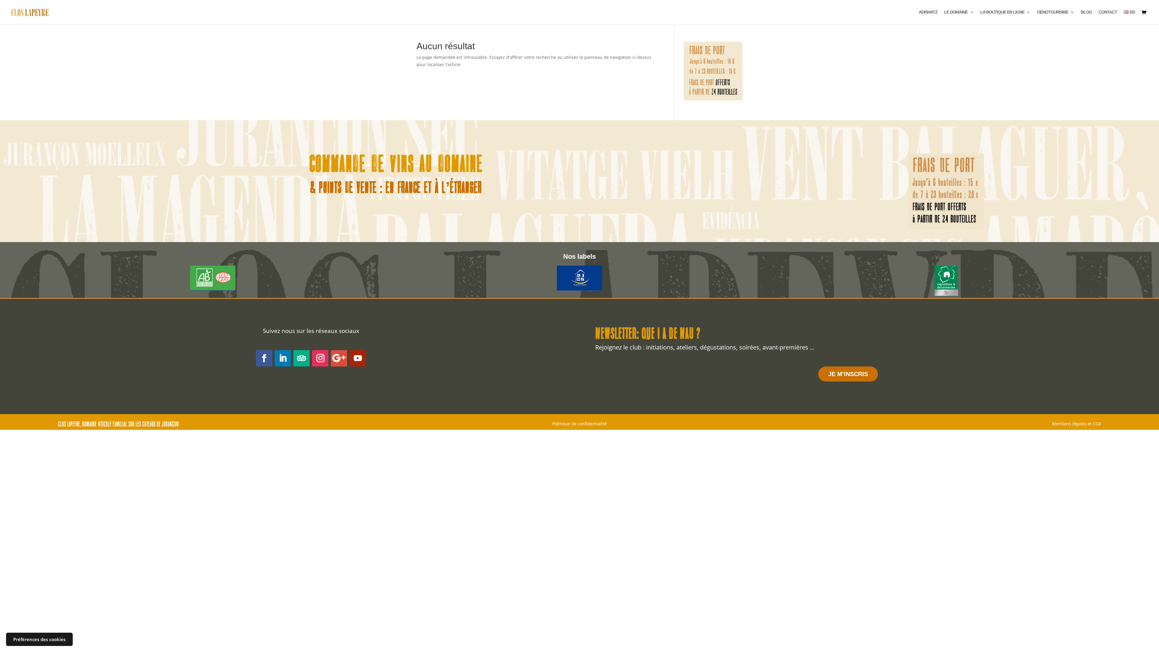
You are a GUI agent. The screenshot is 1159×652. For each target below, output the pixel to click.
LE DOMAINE (956, 12)
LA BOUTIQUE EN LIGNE (1002, 12)
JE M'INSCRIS (848, 374)
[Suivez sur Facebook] (264, 358)
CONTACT (1108, 12)
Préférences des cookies (39, 639)
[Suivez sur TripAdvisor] (301, 358)
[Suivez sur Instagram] (320, 358)
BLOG (1086, 12)
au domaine (451, 166)
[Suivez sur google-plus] (339, 358)
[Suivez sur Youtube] (358, 358)
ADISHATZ (928, 12)
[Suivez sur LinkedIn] (283, 358)
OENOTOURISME (1052, 12)
